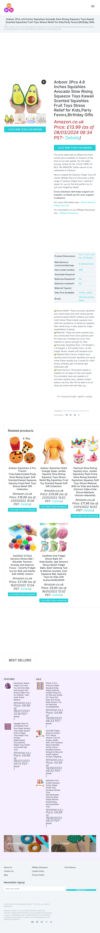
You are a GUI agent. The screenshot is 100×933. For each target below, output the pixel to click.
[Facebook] (37, 922)
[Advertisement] (50, 52)
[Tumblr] (51, 922)
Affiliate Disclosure (69, 213)
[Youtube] (32, 922)
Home (6, 27)
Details (72, 137)
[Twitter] (42, 922)
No (80, 279)
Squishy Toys (14, 27)
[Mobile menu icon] (93, 6)
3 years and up (86, 263)
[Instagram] (46, 922)
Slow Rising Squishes (28, 27)
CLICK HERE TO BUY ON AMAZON (25, 129)
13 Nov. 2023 (85, 292)
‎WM (81, 270)
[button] (66, 415)
